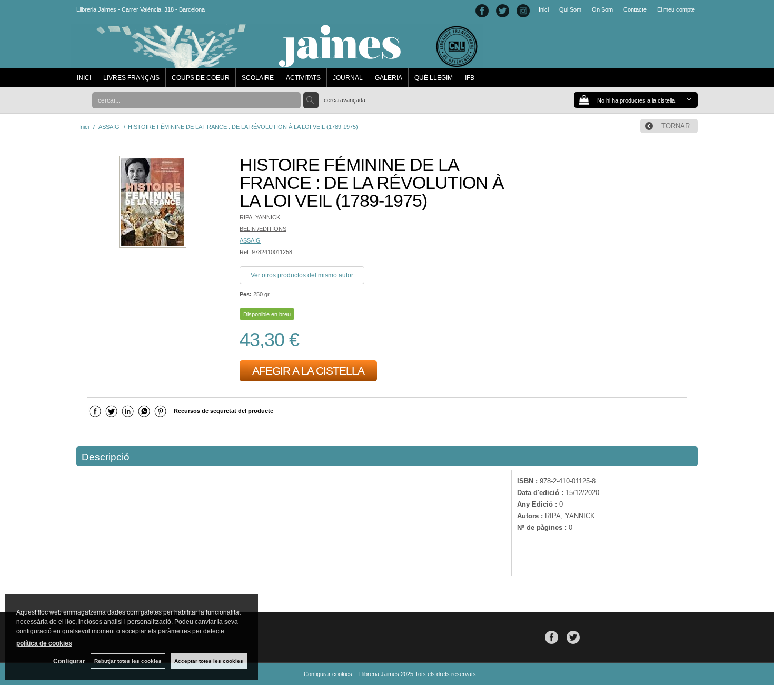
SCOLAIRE (258, 78)
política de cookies (44, 643)
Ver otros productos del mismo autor (302, 275)
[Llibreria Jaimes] (277, 63)
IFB (469, 78)
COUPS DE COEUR (201, 78)
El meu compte (676, 9)
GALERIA (388, 78)
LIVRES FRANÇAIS (131, 78)
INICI (84, 78)
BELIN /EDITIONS (263, 229)
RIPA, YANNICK (260, 217)
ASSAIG (250, 240)
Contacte (635, 9)
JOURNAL (348, 78)
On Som (602, 9)
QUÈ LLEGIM (433, 78)
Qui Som (570, 9)
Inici (544, 9)
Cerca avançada (344, 100)
